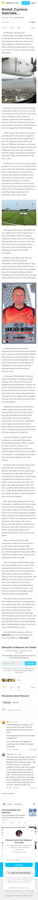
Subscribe (25, 3)
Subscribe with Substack (20, 873)
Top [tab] (4, 804)
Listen (33, 22)
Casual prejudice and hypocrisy (11, 811)
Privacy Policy (26, 882)
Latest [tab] (9, 804)
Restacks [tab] (16, 703)
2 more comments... (8, 793)
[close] (32, 831)
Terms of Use (29, 668)
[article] (19, 816)
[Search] (34, 804)
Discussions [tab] (18, 804)
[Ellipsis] (35, 721)
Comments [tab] (6, 703)
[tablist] (11, 702)
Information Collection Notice (23, 670)
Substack (8, 896)
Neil (7, 722)
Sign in (33, 3)
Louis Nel (9, 754)
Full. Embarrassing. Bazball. (14, 828)
